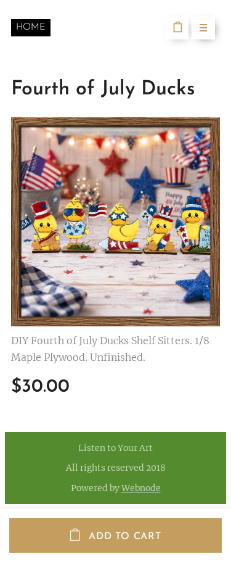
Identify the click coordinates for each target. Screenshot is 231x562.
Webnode (141, 488)
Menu (203, 27)
